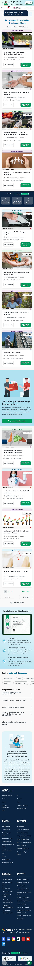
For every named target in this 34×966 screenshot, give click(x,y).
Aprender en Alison (7, 850)
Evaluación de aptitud (7, 895)
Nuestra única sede (7, 838)
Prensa (4, 856)
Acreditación (20, 826)
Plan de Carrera (6, 888)
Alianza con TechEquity (23, 907)
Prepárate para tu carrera (17, 421)
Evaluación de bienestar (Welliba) (8, 901)
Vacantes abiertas (7, 841)
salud (19, 678)
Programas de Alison (7, 862)
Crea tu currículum (7, 879)
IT (17, 795)
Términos (13, 964)
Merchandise (20, 919)
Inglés (3, 810)
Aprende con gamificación (24, 900)
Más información (8, 64)
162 (23, 592)
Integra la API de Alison (23, 897)
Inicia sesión (28, 8)
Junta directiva (6, 829)
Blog (3, 853)
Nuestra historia (6, 826)
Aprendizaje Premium (23, 848)
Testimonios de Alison (23, 839)
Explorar (1, 8)
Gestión (4, 799)
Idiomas (4, 802)
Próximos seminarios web (24, 915)
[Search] (3, 6)
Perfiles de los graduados (24, 842)
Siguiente (26, 597)
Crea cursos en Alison (23, 889)
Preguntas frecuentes (25, 929)
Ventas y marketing (22, 805)
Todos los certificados (23, 829)
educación (7, 683)
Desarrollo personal (7, 795)
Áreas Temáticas (21, 845)
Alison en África (6, 859)
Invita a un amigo (21, 904)
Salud (18, 802)
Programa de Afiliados (23, 882)
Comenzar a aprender (25, 64)
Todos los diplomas (22, 832)
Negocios (19, 799)
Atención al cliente (24, 932)
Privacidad (8, 964)
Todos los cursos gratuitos (24, 836)
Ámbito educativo (21, 808)
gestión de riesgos (20, 683)
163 (28, 592)
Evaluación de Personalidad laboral (8, 906)
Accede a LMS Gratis (22, 879)
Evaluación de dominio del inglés (8, 912)
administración (8, 678)
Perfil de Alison (21, 886)
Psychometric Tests (7, 891)
